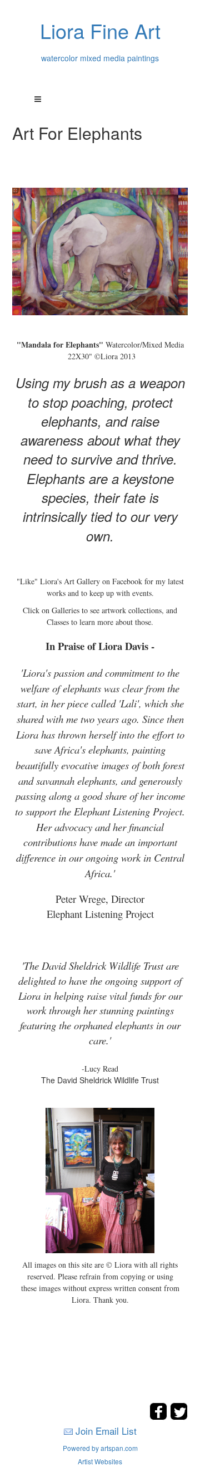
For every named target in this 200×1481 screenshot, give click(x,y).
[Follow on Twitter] (179, 1417)
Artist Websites (100, 1461)
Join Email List (106, 1431)
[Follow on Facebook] (159, 1417)
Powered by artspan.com (100, 1448)
